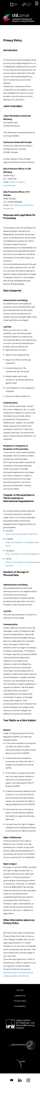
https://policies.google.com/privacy (21, 534)
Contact (20, 990)
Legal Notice (20, 995)
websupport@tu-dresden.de (15, 976)
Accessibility (20, 1006)
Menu (36, 3)
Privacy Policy (20, 1000)
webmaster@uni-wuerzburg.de (17, 972)
